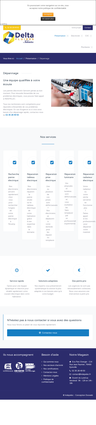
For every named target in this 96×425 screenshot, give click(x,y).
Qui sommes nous (50, 362)
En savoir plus (48, 19)
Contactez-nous (49, 333)
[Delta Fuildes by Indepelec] (18, 37)
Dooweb (89, 395)
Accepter (48, 14)
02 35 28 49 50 (12, 115)
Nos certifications (50, 369)
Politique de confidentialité (48, 380)
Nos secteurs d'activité (53, 365)
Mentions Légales (51, 376)
